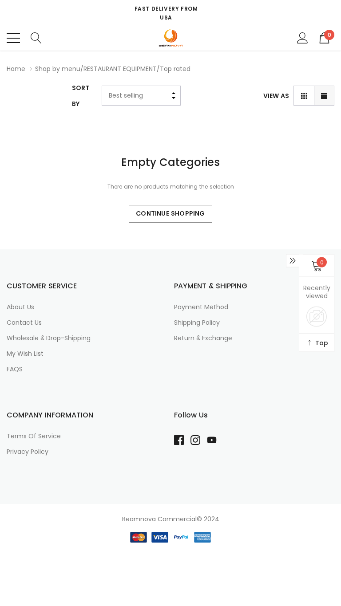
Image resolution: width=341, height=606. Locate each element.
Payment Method (201, 307)
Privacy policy (27, 451)
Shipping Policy (197, 322)
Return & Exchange (203, 338)
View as (276, 95)
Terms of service (34, 436)
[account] (302, 37)
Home (16, 68)
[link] (182, 440)
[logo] (170, 38)
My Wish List (25, 353)
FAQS (15, 369)
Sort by (80, 95)
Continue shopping (170, 213)
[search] (36, 37)
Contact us (24, 322)
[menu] (13, 38)
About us (20, 307)
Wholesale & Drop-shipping (49, 338)
